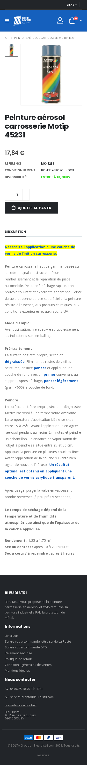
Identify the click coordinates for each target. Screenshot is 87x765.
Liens (70, 4)
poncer (40, 368)
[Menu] (7, 20)
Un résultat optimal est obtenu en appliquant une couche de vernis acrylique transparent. (40, 471)
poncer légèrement (61, 380)
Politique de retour (18, 659)
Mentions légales (17, 670)
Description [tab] (15, 231)
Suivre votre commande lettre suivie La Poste (38, 641)
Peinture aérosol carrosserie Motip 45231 (37, 126)
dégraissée (15, 361)
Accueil (6, 38)
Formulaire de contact (20, 705)
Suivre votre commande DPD (26, 647)
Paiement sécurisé (18, 653)
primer (49, 374)
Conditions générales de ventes (28, 664)
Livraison (11, 635)
